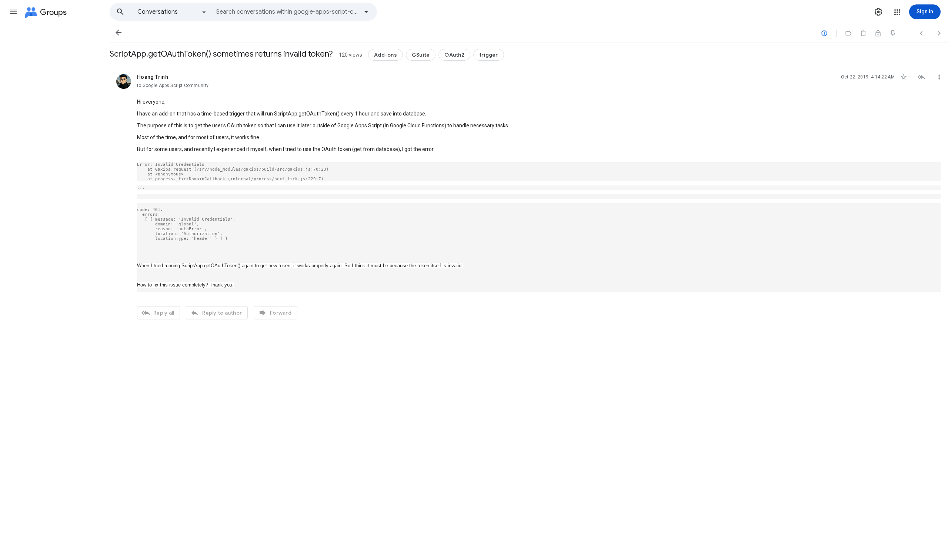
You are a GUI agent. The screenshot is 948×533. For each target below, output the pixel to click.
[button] (13, 12)
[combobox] (287, 11)
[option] (172, 11)
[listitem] (529, 195)
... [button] (141, 187)
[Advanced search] (366, 11)
